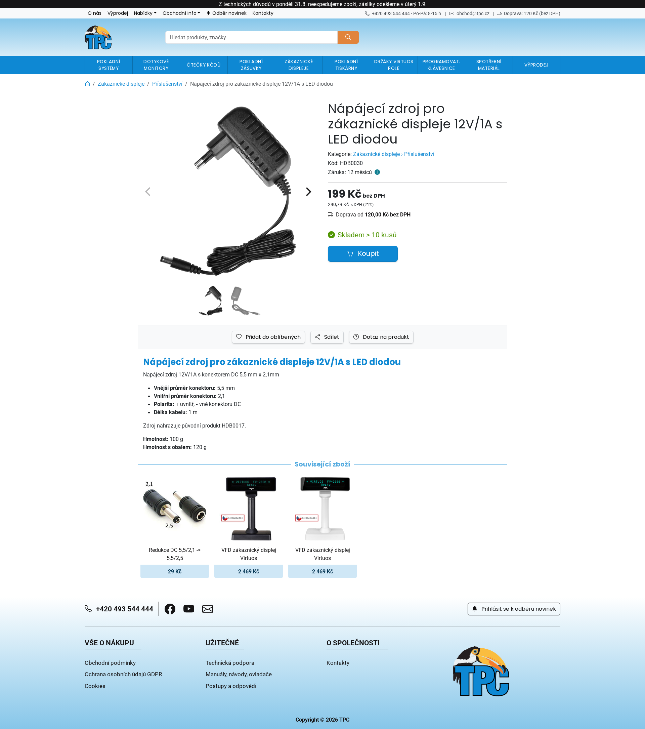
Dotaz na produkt (385, 337)
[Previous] (148, 191)
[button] (170, 609)
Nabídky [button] (143, 13)
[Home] (87, 83)
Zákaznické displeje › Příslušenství (393, 154)
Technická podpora (230, 662)
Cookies (95, 685)
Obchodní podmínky (110, 662)
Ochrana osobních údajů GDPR (123, 674)
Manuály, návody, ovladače (239, 674)
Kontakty (263, 13)
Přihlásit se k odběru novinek (518, 609)
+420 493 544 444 (123, 608)
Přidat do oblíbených (272, 337)
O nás (94, 13)
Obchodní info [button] (180, 13)
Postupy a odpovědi (231, 685)
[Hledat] (348, 37)
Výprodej (118, 13)
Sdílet (331, 337)
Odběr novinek (229, 13)
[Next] (307, 191)
